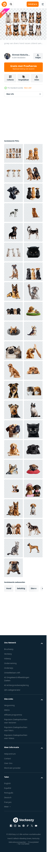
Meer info (10, 93)
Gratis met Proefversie (23, 67)
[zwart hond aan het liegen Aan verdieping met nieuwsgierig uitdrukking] (13, 763)
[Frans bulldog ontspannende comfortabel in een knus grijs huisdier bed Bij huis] (13, 507)
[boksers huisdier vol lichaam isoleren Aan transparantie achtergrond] (13, 388)
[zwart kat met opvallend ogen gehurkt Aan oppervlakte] (13, 369)
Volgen (38, 57)
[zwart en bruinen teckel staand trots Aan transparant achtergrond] (13, 310)
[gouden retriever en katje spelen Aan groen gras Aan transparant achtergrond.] (13, 487)
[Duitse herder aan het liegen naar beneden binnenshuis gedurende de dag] (13, 428)
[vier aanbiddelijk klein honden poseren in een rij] (13, 467)
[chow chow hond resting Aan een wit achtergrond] (13, 606)
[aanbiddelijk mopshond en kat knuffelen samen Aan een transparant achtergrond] (13, 546)
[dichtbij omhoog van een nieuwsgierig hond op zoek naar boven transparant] (13, 704)
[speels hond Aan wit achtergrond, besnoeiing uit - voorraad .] (13, 625)
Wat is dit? (27, 88)
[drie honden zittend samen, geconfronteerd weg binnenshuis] (13, 250)
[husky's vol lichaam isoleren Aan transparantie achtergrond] (13, 329)
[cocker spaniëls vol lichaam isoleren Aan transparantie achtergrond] (13, 211)
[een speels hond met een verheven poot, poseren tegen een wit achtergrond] (13, 448)
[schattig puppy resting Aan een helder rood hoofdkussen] (13, 803)
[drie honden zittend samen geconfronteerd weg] (13, 408)
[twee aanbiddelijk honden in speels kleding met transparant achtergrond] (13, 842)
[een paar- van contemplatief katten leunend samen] (13, 645)
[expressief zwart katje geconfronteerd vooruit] (13, 724)
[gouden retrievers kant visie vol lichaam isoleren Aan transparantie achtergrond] (13, 586)
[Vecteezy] (4, 4)
